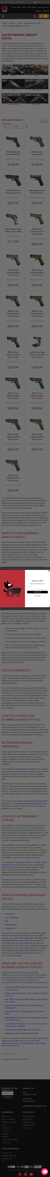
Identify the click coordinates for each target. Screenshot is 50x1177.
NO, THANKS (37, 595)
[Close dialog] (48, 571)
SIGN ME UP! (37, 592)
